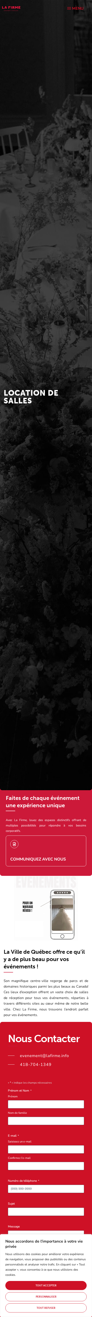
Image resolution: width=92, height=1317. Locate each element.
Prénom (13, 1096)
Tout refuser (46, 1307)
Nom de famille (17, 1113)
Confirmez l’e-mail (19, 1158)
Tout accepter (46, 1285)
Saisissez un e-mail (19, 1142)
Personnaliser (46, 1296)
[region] (46, 1275)
